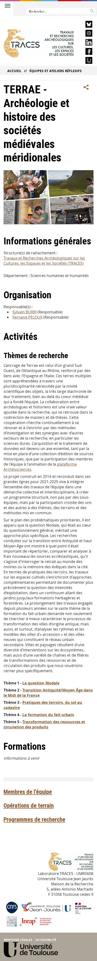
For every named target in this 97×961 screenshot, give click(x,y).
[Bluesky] (85, 25)
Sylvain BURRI (24, 312)
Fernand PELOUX (27, 317)
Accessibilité (46, 940)
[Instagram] (85, 34)
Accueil (14, 71)
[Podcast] (85, 52)
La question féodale (40, 683)
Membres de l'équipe (28, 791)
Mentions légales (18, 940)
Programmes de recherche (34, 819)
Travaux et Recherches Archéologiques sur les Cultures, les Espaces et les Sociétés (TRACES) (44, 260)
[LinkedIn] (85, 43)
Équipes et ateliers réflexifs (55, 71)
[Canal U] (85, 61)
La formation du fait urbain (48, 714)
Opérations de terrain (29, 805)
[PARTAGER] (86, 87)
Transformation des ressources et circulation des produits (44, 724)
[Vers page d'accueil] (39, 43)
